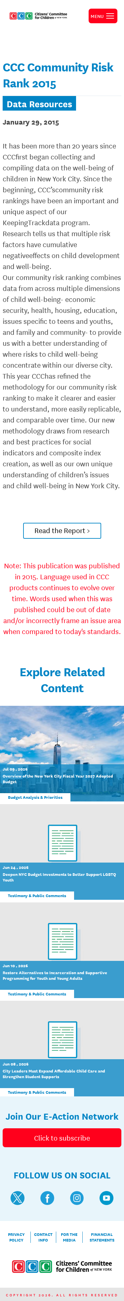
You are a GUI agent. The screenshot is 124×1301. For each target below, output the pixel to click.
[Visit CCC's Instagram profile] (77, 1198)
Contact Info (43, 1237)
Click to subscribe (62, 1138)
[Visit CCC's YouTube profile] (106, 1198)
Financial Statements (102, 1237)
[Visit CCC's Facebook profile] (47, 1198)
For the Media (69, 1237)
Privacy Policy (16, 1237)
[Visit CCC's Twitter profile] (17, 1198)
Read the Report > (62, 530)
